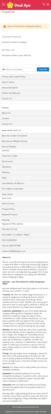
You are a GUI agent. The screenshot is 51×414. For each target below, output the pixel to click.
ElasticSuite (35, 407)
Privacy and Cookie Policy (13, 76)
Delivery (5, 172)
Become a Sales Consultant (14, 135)
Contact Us (7, 98)
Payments (6, 166)
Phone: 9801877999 (11, 245)
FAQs (4, 177)
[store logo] (18, 5)
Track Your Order (10, 155)
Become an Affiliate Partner (14, 141)
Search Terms (8, 82)
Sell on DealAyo (9, 146)
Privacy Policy (8, 209)
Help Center (7, 194)
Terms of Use (8, 203)
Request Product (10, 214)
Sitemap (6, 220)
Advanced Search (10, 87)
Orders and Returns (11, 93)
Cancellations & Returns (13, 183)
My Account (7, 161)
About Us (6, 113)
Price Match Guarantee (12, 188)
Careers (5, 118)
